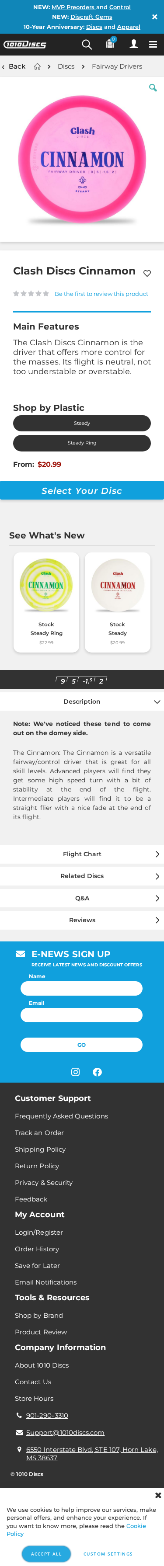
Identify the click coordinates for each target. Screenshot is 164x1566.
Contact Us (33, 1382)
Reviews (82, 920)
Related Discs (82, 876)
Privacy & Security (44, 1182)
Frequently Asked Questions (61, 1116)
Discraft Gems (91, 16)
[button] (153, 94)
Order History (37, 1249)
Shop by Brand (39, 1315)
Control (120, 6)
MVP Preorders (74, 6)
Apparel (128, 26)
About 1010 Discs (42, 1365)
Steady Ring (82, 443)
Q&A (82, 898)
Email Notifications (46, 1282)
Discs (94, 26)
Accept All (46, 1554)
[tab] (82, 767)
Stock (46, 624)
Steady (82, 423)
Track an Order (39, 1132)
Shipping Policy (40, 1149)
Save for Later (37, 1265)
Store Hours (34, 1398)
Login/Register (39, 1232)
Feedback (31, 1199)
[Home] (37, 66)
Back (17, 66)
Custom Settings (108, 1554)
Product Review (41, 1332)
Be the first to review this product (101, 293)
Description (82, 701)
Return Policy (37, 1166)
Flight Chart (82, 854)
